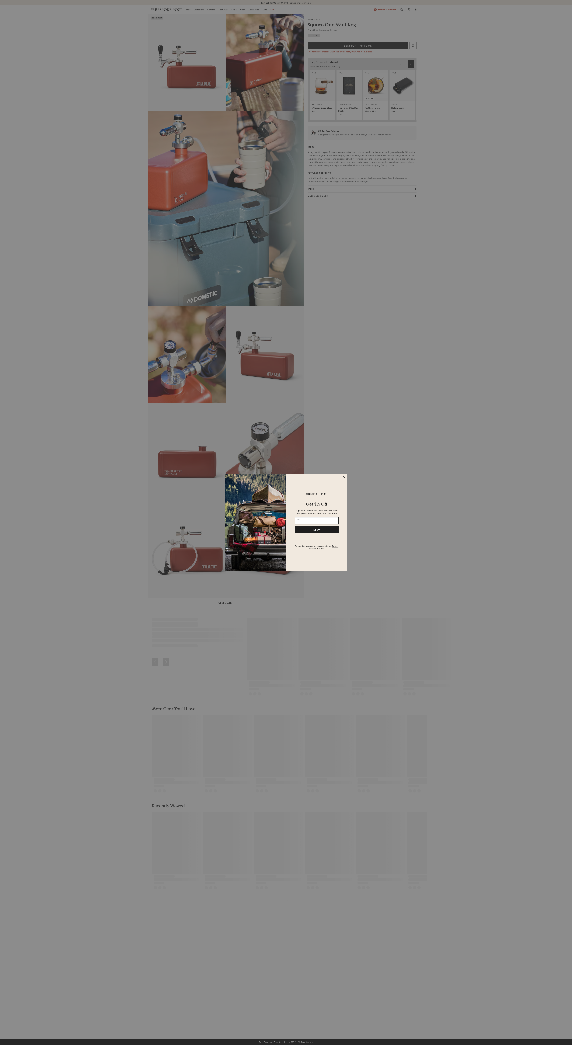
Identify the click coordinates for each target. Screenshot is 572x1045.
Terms (321, 548)
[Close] (344, 477)
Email (298, 519)
